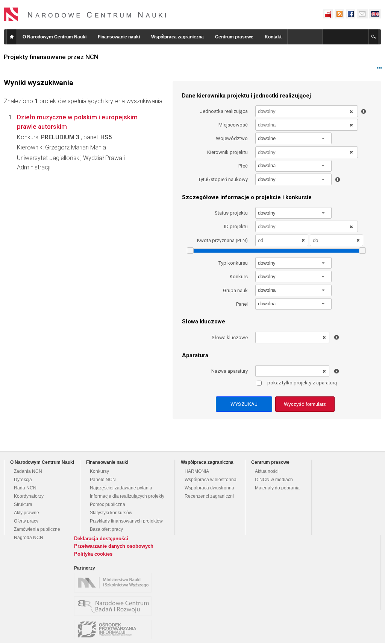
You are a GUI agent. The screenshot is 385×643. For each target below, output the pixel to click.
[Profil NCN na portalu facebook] (350, 13)
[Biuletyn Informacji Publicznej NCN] (328, 13)
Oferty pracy (26, 521)
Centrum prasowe (234, 37)
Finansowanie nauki (119, 37)
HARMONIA (197, 471)
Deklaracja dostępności (101, 538)
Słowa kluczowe (230, 337)
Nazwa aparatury (229, 371)
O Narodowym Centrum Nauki (54, 37)
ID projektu (236, 226)
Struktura (23, 504)
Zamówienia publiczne (37, 529)
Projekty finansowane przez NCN (51, 57)
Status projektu (231, 213)
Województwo (232, 138)
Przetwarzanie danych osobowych (113, 546)
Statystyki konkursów (111, 512)
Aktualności (267, 471)
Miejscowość (233, 125)
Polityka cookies (93, 554)
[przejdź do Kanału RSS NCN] (339, 13)
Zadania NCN (28, 471)
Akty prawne (26, 512)
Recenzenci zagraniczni (209, 496)
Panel (242, 304)
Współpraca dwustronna (209, 488)
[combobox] (293, 138)
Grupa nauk (235, 290)
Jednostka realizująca (224, 111)
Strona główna (11, 36)
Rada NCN (25, 488)
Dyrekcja (23, 479)
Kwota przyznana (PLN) (222, 240)
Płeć (243, 166)
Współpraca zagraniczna (177, 37)
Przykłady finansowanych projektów (126, 521)
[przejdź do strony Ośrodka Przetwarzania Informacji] (114, 629)
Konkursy (99, 471)
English (375, 13)
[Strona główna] (85, 14)
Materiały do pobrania (277, 488)
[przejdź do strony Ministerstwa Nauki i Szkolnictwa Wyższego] (114, 583)
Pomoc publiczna (107, 504)
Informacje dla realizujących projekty (127, 496)
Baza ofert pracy (106, 529)
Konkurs (239, 276)
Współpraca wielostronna (210, 479)
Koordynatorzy (29, 496)
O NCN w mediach (274, 479)
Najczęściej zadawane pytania (121, 488)
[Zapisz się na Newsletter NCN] (362, 13)
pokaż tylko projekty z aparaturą (302, 382)
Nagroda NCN (28, 537)
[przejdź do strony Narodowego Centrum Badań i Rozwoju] (114, 606)
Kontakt (273, 37)
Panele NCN (103, 479)
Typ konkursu (233, 263)
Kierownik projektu (227, 152)
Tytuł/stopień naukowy (223, 179)
